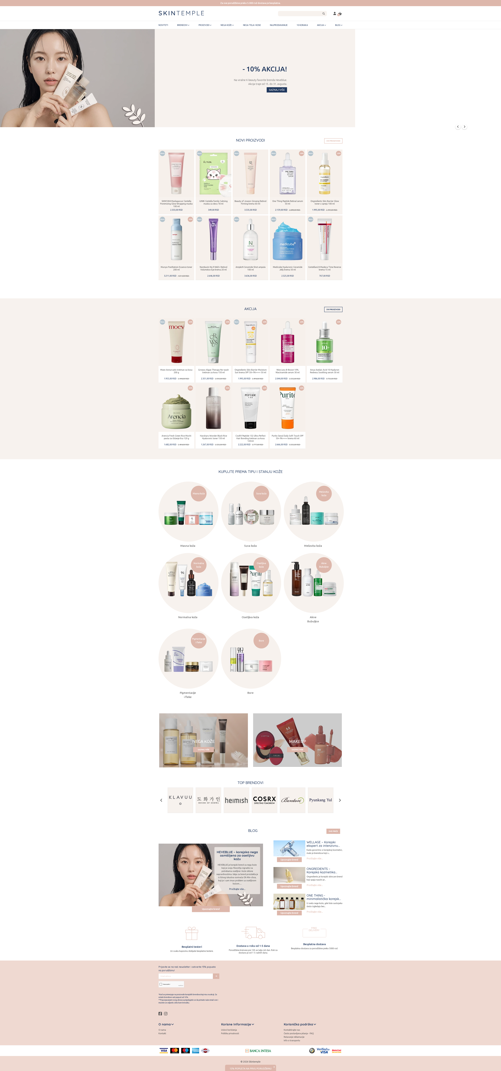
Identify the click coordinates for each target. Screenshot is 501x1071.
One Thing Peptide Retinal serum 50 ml (287, 202)
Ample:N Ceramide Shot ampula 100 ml (251, 268)
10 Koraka (302, 25)
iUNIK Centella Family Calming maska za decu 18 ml (213, 202)
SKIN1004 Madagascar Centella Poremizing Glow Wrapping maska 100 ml (176, 203)
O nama (162, 1030)
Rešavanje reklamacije (294, 1037)
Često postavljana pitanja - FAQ (299, 1033)
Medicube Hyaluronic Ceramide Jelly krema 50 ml (287, 268)
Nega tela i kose (252, 25)
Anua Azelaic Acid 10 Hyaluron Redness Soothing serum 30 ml (324, 371)
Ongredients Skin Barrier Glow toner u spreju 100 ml (325, 202)
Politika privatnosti (230, 1033)
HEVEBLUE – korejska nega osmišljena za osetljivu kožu (237, 855)
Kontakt (162, 1033)
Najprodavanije (279, 25)
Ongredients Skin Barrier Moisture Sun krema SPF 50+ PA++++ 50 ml (251, 371)
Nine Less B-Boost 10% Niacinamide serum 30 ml (288, 371)
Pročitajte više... (237, 889)
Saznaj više (277, 89)
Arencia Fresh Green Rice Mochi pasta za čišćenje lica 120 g (176, 437)
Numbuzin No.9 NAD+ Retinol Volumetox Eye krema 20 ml (213, 268)
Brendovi (182, 25)
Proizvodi (204, 25)
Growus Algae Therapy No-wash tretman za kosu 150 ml (213, 371)
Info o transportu (292, 1040)
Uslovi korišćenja (229, 1030)
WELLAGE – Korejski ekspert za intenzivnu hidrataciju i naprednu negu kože (323, 847)
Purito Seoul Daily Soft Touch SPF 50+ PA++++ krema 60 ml (287, 437)
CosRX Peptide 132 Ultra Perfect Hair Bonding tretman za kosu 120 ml (250, 438)
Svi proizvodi (333, 141)
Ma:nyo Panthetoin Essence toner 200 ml (176, 268)
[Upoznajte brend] (289, 848)
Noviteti (163, 25)
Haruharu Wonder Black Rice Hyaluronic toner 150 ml (213, 437)
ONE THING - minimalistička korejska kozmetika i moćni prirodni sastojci (324, 900)
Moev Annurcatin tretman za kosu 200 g (176, 371)
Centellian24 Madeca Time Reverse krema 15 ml (324, 268)
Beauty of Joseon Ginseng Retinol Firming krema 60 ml (250, 202)
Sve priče (333, 831)
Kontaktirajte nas (292, 1030)
